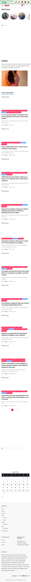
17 (3, 487)
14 (19, 484)
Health (25, 172)
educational (11, 142)
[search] (24, 5)
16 (27, 484)
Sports (17, 329)
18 (7, 487)
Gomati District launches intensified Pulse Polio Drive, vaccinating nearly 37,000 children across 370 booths (15, 397)
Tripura (10, 112)
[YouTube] (23, 576)
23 (27, 487)
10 (3, 484)
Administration (6, 110)
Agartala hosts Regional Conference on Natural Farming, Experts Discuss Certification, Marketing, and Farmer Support (15, 210)
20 (15, 487)
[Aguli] (7, 5)
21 (19, 487)
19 (11, 487)
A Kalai (6, 125)
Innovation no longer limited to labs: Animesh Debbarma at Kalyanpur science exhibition (14, 334)
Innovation (5, 329)
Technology (23, 329)
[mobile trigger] (3, 5)
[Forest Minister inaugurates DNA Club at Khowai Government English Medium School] (15, 292)
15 (23, 484)
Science (4, 112)
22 (23, 487)
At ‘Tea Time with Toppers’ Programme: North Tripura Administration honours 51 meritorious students (15, 116)
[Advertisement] (15, 42)
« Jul (2, 496)
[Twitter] (20, 576)
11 (7, 484)
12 (11, 484)
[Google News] (25, 576)
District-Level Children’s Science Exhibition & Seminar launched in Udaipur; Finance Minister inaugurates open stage (15, 365)
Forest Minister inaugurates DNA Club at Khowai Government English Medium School (15, 304)
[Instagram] (27, 576)
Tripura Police (16, 112)
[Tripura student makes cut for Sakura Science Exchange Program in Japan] (15, 136)
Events (19, 110)
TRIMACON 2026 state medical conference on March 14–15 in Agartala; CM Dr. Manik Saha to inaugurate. (15, 178)
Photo (25, 110)
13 (15, 484)
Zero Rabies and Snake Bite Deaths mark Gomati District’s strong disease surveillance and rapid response (15, 273)
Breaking (14, 110)
